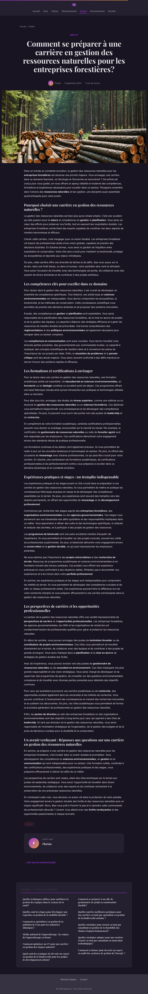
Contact (83, 979)
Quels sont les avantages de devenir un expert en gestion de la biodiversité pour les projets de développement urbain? (46, 956)
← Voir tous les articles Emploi (40, 862)
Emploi (83, 11)
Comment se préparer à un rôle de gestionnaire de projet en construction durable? (97, 902)
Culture (54, 11)
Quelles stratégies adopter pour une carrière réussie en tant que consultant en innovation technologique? (100, 940)
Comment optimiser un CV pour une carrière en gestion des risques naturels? (45, 945)
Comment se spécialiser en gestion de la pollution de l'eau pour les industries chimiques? (43, 924)
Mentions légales (68, 979)
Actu (45, 11)
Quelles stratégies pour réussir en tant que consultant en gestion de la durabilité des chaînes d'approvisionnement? (99, 927)
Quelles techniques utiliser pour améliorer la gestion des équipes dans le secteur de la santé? (46, 902)
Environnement (97, 11)
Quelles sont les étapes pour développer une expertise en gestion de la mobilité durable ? (45, 913)
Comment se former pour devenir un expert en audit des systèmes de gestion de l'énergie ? (101, 952)
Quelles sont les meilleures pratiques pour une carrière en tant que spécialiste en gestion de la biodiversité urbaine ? (101, 915)
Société (111, 11)
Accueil (36, 11)
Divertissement (69, 11)
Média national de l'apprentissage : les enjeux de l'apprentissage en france (46, 936)
